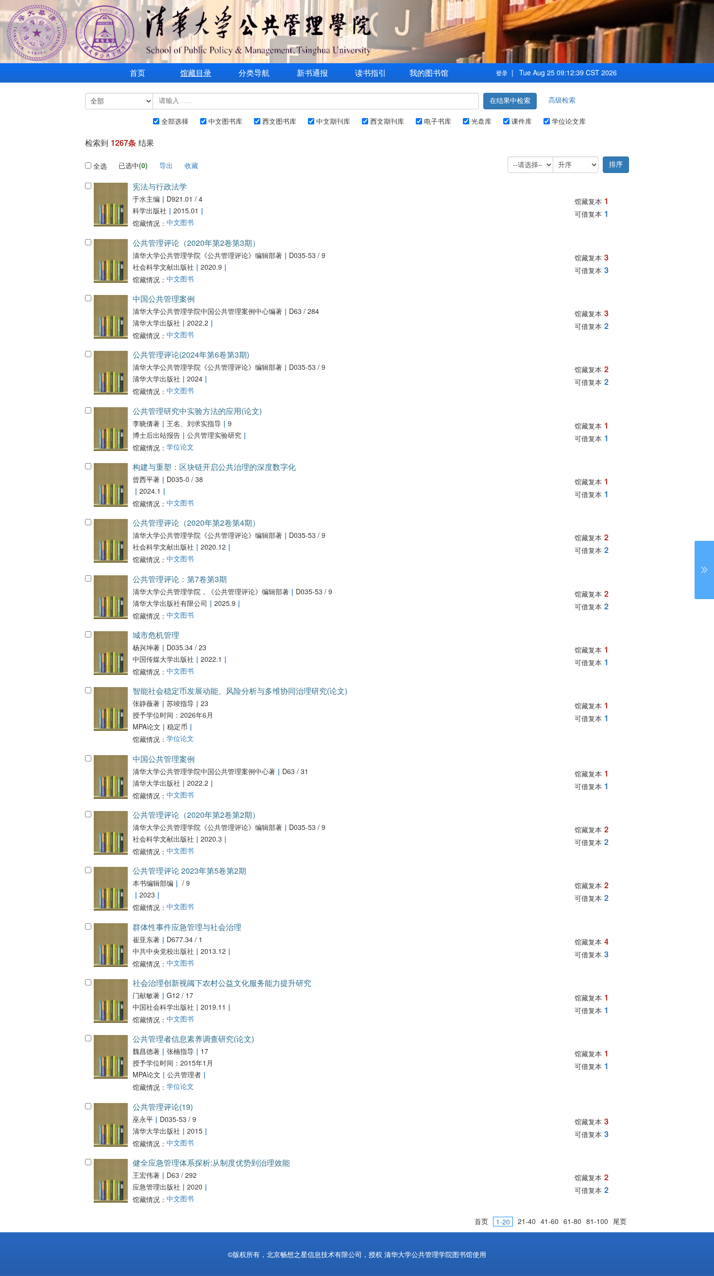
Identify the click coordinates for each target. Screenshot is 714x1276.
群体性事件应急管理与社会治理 (187, 926)
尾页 (620, 1221)
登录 (502, 73)
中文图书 (163, 222)
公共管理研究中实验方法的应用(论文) (197, 410)
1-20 (503, 1221)
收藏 (191, 165)
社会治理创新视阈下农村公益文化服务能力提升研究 (222, 982)
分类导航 (254, 72)
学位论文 (163, 447)
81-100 (597, 1221)
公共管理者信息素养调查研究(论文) (193, 1038)
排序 (616, 164)
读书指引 (370, 72)
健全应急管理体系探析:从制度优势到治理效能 (211, 1162)
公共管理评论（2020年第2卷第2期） (196, 814)
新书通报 (312, 72)
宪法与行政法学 (160, 186)
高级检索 (562, 99)
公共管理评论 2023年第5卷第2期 (189, 870)
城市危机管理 (156, 634)
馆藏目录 (195, 72)
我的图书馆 (428, 72)
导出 (166, 165)
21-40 (527, 1221)
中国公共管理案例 (164, 298)
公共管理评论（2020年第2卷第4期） (196, 522)
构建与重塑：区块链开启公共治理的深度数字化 (214, 466)
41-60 (550, 1221)
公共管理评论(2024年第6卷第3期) (191, 354)
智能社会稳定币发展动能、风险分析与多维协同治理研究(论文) (240, 690)
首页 (137, 72)
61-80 (572, 1221)
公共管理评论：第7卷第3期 (180, 579)
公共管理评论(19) (163, 1106)
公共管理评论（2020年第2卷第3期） (196, 242)
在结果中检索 (510, 100)
